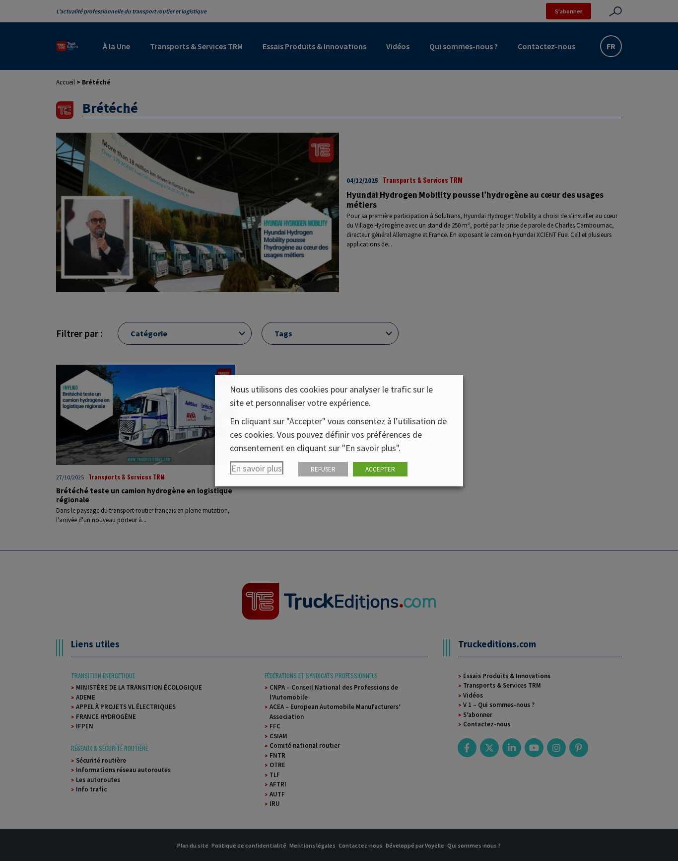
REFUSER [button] (323, 469)
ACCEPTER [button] (380, 469)
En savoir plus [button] (256, 468)
